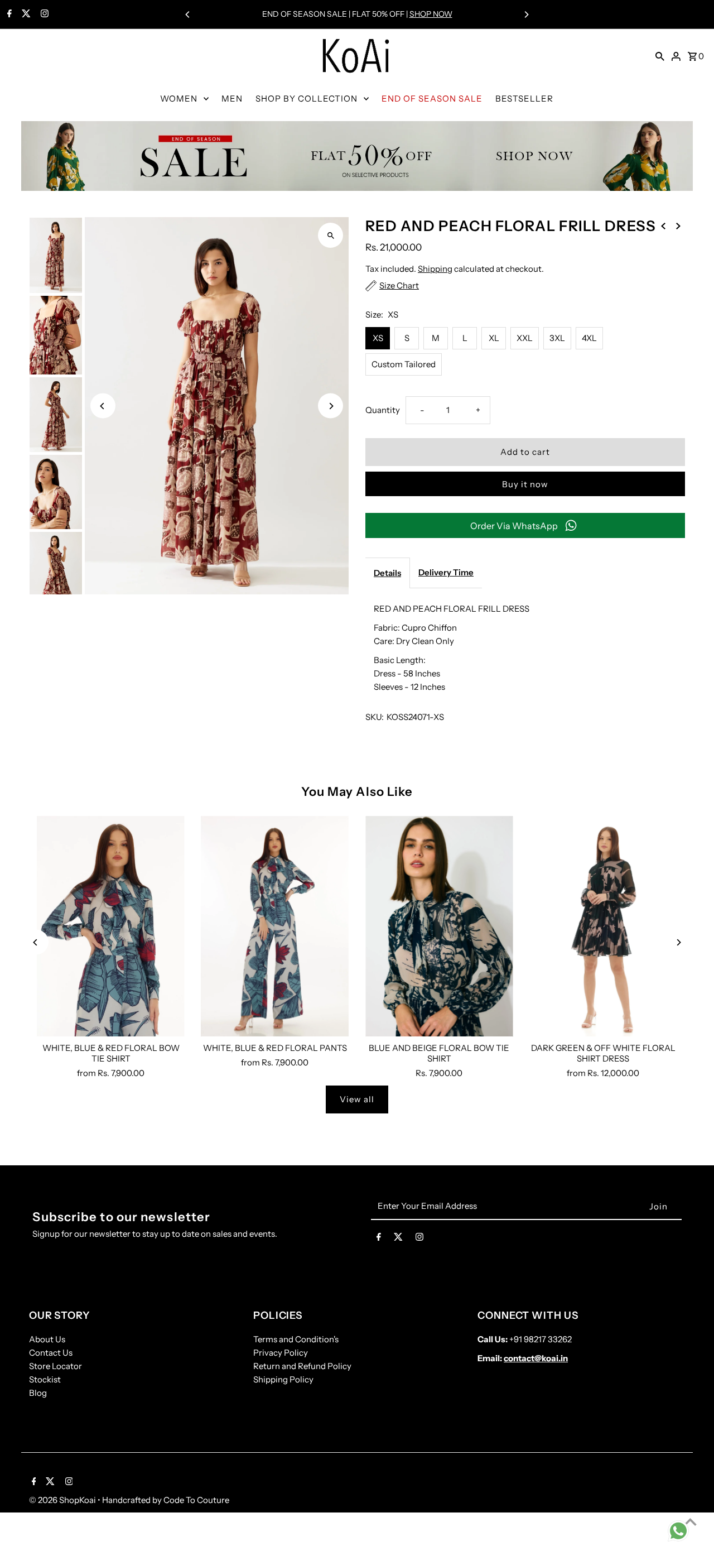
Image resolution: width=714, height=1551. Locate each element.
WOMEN (178, 98)
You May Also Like (357, 791)
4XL (589, 338)
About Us (47, 1339)
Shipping (435, 268)
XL (494, 338)
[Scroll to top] (690, 1521)
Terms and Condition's (296, 1339)
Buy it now (525, 484)
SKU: (374, 717)
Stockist (45, 1379)
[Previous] (188, 14)
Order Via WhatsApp (514, 525)
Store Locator (55, 1366)
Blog (38, 1392)
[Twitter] (25, 14)
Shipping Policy (283, 1379)
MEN (232, 98)
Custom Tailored (404, 364)
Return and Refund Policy (302, 1366)
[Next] (526, 14)
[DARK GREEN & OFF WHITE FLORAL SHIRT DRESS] (603, 926)
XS (378, 338)
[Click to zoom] (330, 235)
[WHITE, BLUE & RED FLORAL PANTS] (275, 926)
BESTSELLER (524, 98)
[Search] (660, 56)
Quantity (382, 410)
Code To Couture (196, 1500)
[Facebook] (8, 14)
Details (387, 573)
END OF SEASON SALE (432, 98)
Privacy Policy (280, 1352)
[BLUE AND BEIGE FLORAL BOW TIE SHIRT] (439, 926)
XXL (525, 338)
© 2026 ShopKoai (63, 1500)
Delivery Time (446, 572)
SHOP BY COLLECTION (306, 98)
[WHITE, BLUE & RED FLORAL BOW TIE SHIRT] (111, 926)
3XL (557, 338)
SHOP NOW (430, 14)
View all (357, 1099)
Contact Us (51, 1352)
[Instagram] (43, 14)
